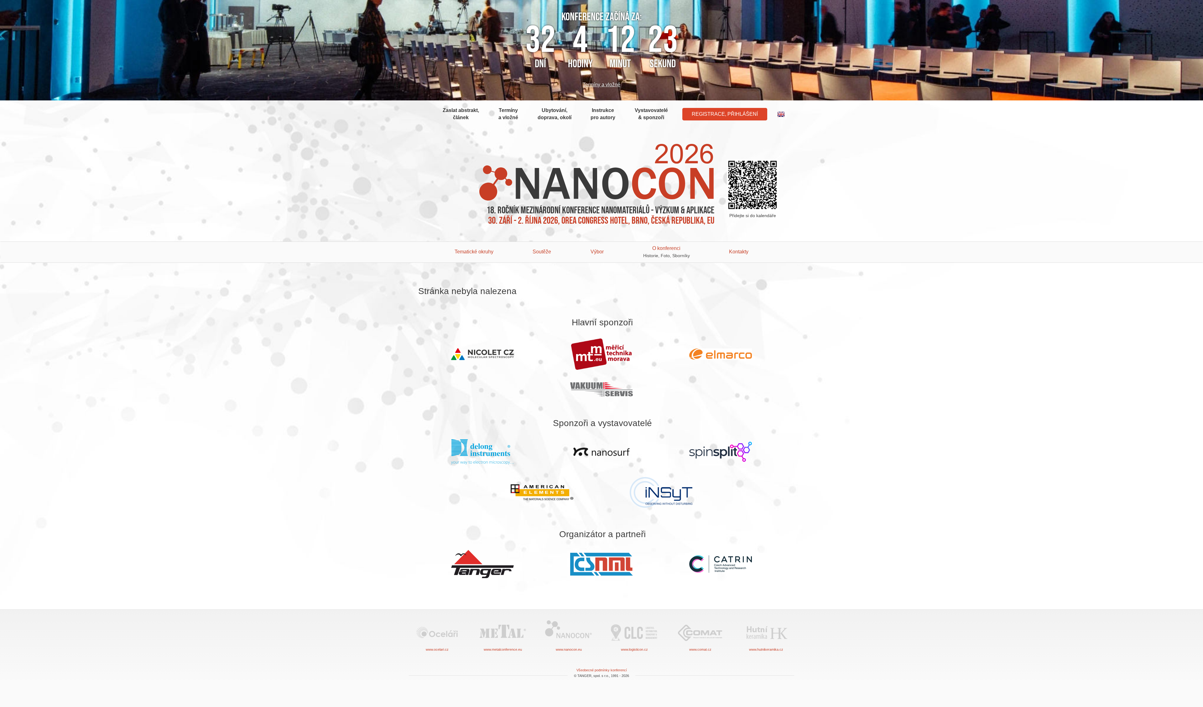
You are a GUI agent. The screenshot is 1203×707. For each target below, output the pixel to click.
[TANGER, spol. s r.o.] (482, 564)
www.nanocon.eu (569, 649)
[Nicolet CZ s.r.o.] (482, 354)
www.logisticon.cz (634, 649)
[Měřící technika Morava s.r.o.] (601, 354)
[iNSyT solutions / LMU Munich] (661, 492)
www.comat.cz (700, 649)
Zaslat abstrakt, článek (461, 114)
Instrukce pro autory (603, 114)
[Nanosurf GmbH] (601, 452)
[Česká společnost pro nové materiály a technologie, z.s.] (601, 564)
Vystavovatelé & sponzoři (651, 114)
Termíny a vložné (601, 84)
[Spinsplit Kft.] (720, 452)
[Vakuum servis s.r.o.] (601, 389)
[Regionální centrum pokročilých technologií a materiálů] (720, 564)
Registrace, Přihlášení (725, 114)
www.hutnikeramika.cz (766, 649)
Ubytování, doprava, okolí (554, 114)
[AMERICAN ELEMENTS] (542, 492)
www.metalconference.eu (503, 649)
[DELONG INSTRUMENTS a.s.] (482, 452)
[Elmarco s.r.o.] (720, 354)
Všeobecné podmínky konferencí (601, 670)
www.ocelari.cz (437, 649)
